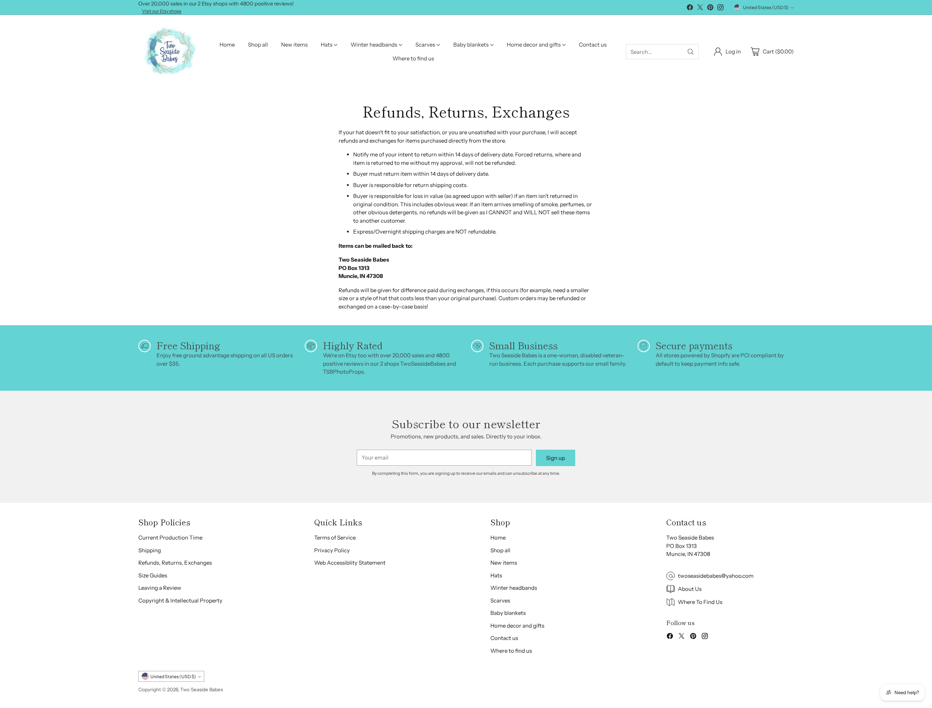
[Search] (691, 51)
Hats (496, 575)
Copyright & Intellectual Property (180, 600)
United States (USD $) (766, 7)
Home (498, 537)
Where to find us (511, 650)
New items (503, 562)
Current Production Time (170, 537)
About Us (690, 588)
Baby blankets (508, 612)
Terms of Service (335, 537)
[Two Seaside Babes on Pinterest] (710, 8)
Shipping (149, 550)
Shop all (500, 550)
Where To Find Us (700, 601)
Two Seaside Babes (201, 689)
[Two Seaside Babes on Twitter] (700, 8)
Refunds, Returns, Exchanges (175, 562)
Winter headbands (513, 587)
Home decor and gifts (517, 625)
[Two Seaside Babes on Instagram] (720, 8)
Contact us (504, 638)
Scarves (500, 600)
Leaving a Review (159, 587)
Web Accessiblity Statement (350, 562)
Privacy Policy (332, 550)
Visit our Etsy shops (161, 11)
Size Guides (152, 575)
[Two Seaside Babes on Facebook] (690, 8)
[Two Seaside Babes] (169, 52)
